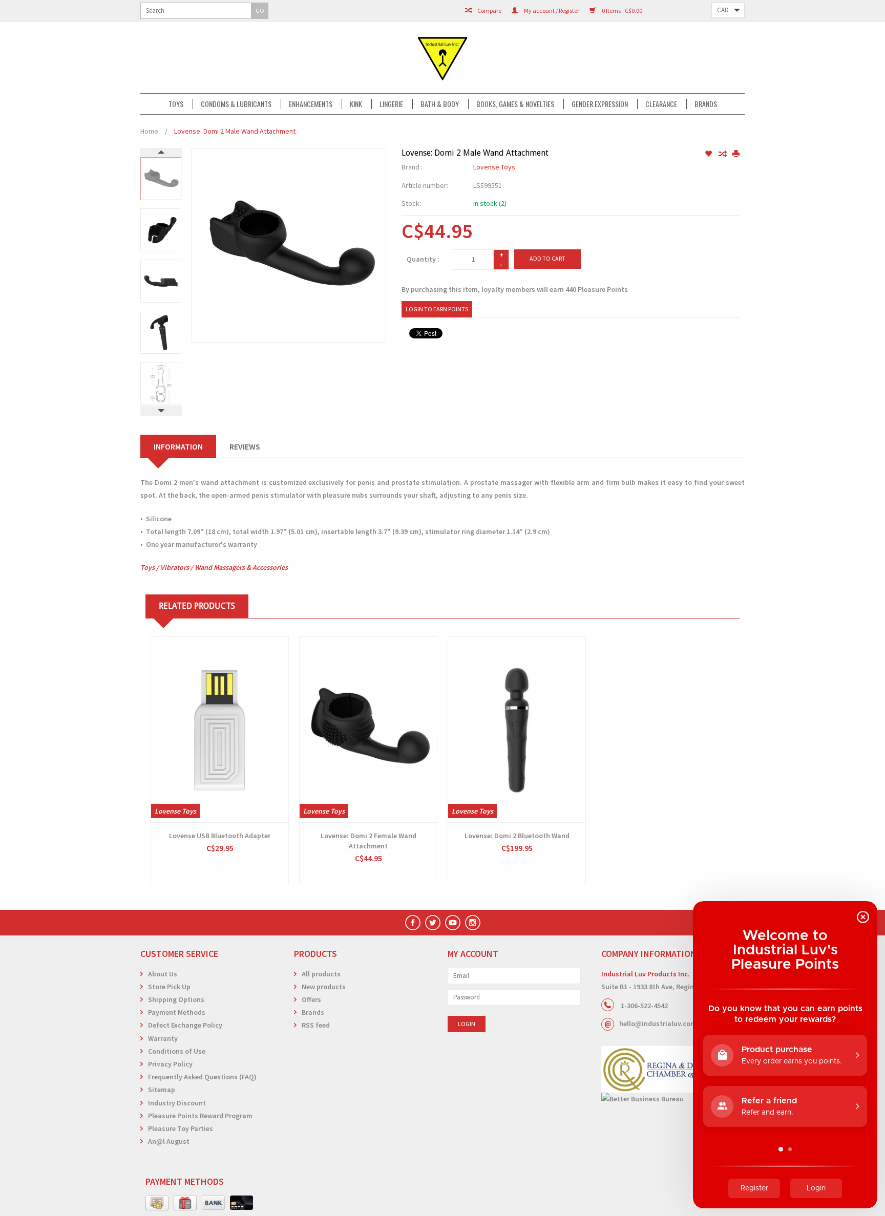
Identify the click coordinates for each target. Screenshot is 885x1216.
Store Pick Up (169, 986)
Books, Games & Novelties (515, 104)
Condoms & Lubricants (236, 104)
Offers (311, 999)
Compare (488, 10)
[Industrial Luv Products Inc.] (442, 57)
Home (149, 131)
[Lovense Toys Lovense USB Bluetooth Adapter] (219, 729)
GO (260, 10)
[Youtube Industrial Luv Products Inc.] (452, 922)
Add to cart (547, 258)
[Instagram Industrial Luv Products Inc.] (472, 922)
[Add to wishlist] (709, 154)
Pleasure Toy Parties (180, 1128)
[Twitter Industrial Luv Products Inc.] (432, 922)
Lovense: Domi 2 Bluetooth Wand (517, 835)
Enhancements (310, 104)
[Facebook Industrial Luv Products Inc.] (412, 922)
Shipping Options (176, 999)
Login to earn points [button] (437, 309)
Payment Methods (176, 1012)
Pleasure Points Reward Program (200, 1115)
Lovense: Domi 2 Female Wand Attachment (368, 840)
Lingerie (391, 104)
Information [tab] (178, 446)
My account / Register (551, 10)
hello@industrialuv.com (658, 1023)
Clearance (661, 104)
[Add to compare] (723, 154)
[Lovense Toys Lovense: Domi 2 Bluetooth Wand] (516, 729)
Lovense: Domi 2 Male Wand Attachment (235, 131)
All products (321, 973)
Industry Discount (177, 1102)
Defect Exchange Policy (185, 1025)
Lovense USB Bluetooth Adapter (219, 835)
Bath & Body (439, 104)
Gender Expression (600, 104)
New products (324, 986)
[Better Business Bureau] (673, 1099)
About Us (162, 973)
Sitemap (161, 1089)
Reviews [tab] (244, 446)
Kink (356, 104)
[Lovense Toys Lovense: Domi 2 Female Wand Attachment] (368, 729)
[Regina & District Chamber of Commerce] (673, 1069)
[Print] (736, 154)
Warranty (163, 1038)
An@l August (168, 1141)
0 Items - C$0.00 (621, 10)
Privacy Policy (170, 1064)
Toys (175, 104)
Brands (705, 104)
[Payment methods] (156, 1203)
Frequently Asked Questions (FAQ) (202, 1076)
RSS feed (316, 1025)
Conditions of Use (176, 1051)
